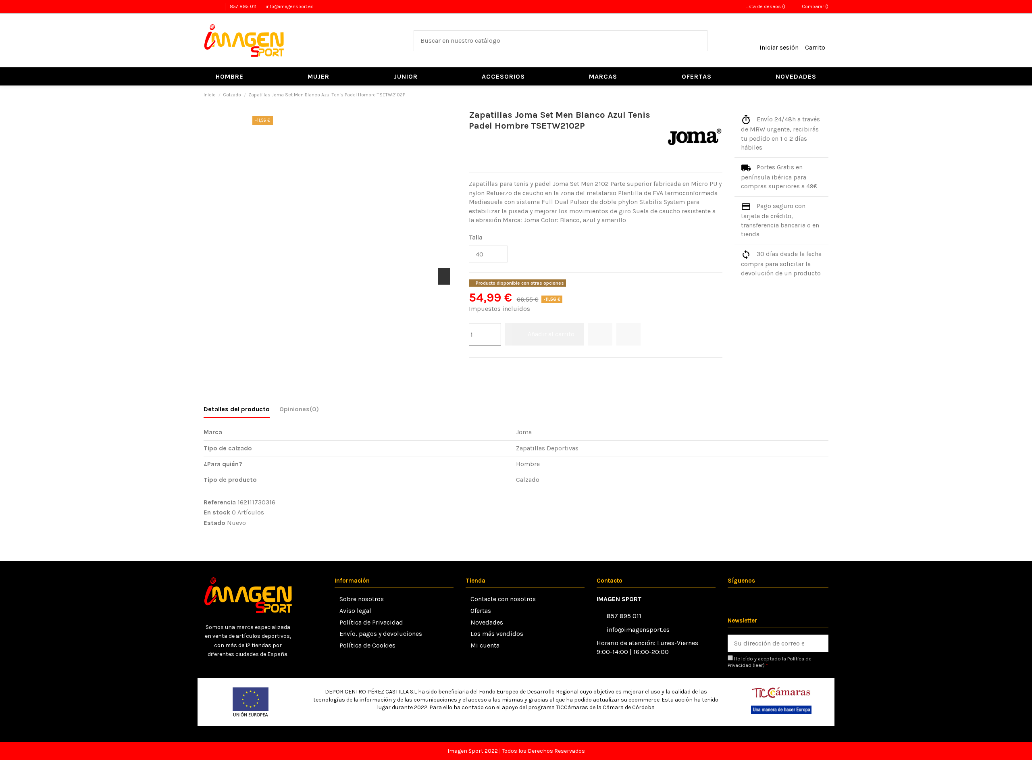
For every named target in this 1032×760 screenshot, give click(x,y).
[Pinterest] (493, 368)
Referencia (220, 502)
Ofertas (480, 610)
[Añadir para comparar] (628, 334)
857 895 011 (244, 6)
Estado (214, 523)
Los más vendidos (496, 633)
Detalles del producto (237, 409)
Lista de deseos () (765, 6)
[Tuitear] (483, 368)
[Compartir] (473, 368)
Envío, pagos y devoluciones (380, 633)
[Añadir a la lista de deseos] (600, 334)
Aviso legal (355, 610)
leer (758, 665)
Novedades (486, 622)
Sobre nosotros (361, 599)
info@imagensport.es (290, 6)
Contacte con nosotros (503, 599)
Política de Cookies (367, 645)
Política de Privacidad (371, 622)
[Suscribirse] (819, 643)
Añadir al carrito (551, 334)
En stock (217, 512)
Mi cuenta (484, 645)
